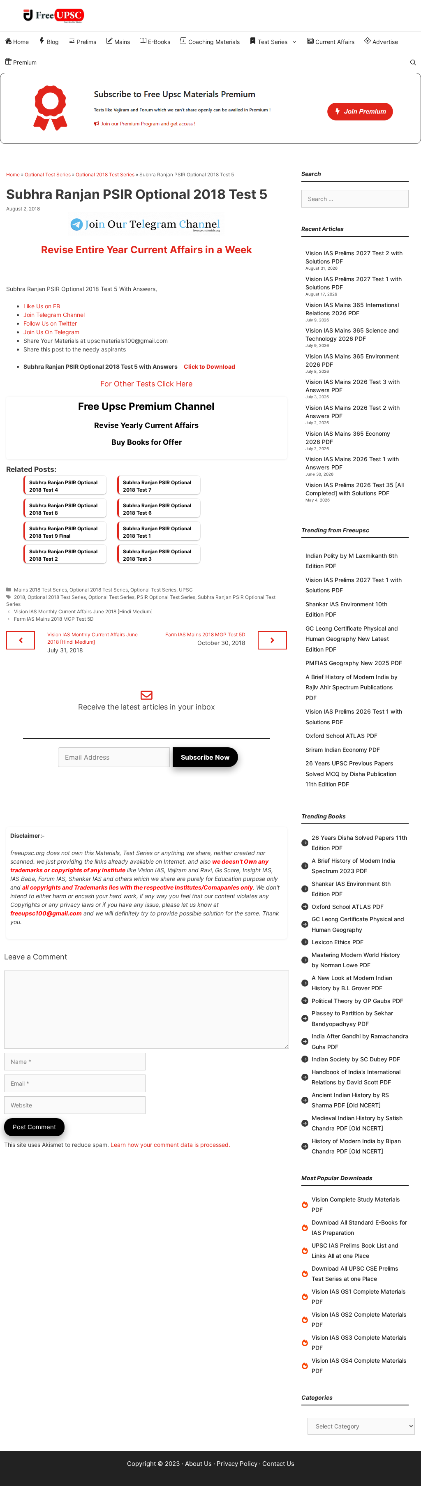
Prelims (85, 41)
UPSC (186, 590)
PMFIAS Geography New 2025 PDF (353, 662)
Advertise (384, 41)
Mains (121, 41)
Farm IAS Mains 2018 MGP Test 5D (54, 619)
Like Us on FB (41, 306)
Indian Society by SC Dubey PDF (356, 1059)
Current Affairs (334, 41)
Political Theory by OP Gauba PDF (357, 1000)
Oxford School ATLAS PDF (341, 735)
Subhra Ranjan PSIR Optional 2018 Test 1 (157, 532)
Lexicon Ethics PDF (337, 941)
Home (20, 41)
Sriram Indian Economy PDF (342, 749)
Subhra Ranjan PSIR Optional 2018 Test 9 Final (63, 532)
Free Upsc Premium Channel (146, 406)
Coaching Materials (213, 41)
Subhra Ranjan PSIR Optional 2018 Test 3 (157, 555)
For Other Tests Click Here (146, 383)
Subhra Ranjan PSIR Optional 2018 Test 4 (63, 486)
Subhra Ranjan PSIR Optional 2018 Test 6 (157, 509)
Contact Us (278, 1464)
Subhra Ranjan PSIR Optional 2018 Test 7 (157, 486)
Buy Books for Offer (146, 442)
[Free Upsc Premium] (210, 108)
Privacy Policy (237, 1464)
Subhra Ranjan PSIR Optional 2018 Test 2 (63, 555)
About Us (198, 1464)
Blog (52, 41)
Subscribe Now (205, 757)
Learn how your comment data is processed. (170, 1144)
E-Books (158, 41)
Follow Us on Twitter (50, 323)
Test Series (271, 41)
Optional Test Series (48, 174)
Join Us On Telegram (51, 331)
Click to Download (209, 366)
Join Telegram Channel (54, 314)
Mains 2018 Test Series (40, 590)
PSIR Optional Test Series (166, 597)
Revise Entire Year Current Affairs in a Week (146, 250)
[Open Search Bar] (413, 62)
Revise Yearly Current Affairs (146, 425)
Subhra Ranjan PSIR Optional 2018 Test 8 (63, 509)
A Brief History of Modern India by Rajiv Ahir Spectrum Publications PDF (351, 687)
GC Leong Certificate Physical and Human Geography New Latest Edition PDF (351, 639)
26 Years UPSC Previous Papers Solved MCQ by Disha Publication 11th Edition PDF (350, 774)
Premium (24, 62)
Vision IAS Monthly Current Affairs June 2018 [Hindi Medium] (83, 611)
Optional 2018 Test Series (105, 174)
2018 (19, 597)
